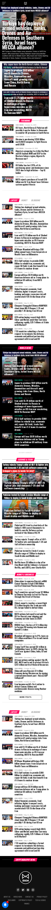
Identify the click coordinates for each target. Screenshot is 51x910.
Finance (26, 903)
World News (17, 897)
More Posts (26, 697)
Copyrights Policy (25, 900)
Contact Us (29, 897)
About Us (7, 897)
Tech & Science (40, 900)
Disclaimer (11, 900)
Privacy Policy (42, 897)
